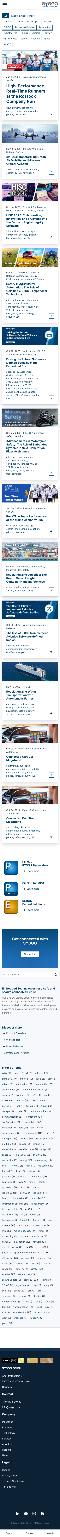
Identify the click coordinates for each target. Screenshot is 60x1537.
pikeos (39, 1247)
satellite (6, 1274)
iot (26, 1209)
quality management (25, 1252)
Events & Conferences (23, 15)
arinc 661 (25, 1078)
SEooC (6, 1285)
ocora (15, 1247)
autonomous (9, 1089)
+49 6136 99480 (11, 1401)
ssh (30, 1290)
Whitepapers (33, 21)
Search (50, 1533)
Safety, (24, 354)
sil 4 (34, 1285)
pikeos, (10, 114)
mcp (50, 1220)
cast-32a (20, 1100)
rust (45, 1263)
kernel (33, 1214)
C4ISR (5, 1100)
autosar (6, 1095)
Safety (24, 38)
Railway (48, 32)
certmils (6, 1105)
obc (4, 1247)
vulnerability (40, 1312)
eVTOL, (19, 172)
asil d (39, 1078)
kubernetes (8, 1220)
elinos (5, 1154)
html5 (42, 1182)
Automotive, (23, 276)
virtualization (20, 1312)
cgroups (30, 1105)
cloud (44, 1105)
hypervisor (8, 1187)
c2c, (26, 375)
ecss (32, 1149)
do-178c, (11, 652)
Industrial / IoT (11, 32)
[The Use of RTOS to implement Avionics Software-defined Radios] (30, 609)
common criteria (40, 1111)
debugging (8, 1138)
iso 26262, (27, 385)
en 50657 (21, 1154)
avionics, (11, 169)
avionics (21, 1095)
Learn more (33, 871)
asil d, (16, 371)
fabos (29, 1165)
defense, (23, 234)
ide (34, 1187)
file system (44, 1165)
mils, (9, 388)
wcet (5, 1317)
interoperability (10, 1209)
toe (37, 1301)
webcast (18, 1317)
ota (27, 1247)
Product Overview (16, 1033)
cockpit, (34, 169)
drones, (16, 310)
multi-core (38, 1236)
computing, (12, 234)
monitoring (8, 1236)
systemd (7, 1296)
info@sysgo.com (11, 1407)
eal (21, 1149)
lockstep (38, 1220)
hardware (37, 1176)
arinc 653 (7, 1078)
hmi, (8, 238)
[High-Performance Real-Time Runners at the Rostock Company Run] (30, 60)
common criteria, (29, 378)
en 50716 (38, 1154)
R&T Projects (10, 38)
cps (32, 1127)
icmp (24, 1187)
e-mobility (8, 1149)
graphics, (33, 234)
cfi (19, 1105)
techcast (22, 1296)
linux (23, 1220)
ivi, (34, 385)
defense (24, 1138)
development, (13, 107)
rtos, (17, 114)
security (28, 1279)
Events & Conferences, (34, 77)
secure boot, (13, 391)
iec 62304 (25, 1192)
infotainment (38, 1203)
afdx (18, 1073)
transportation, (32, 395)
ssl (40, 1290)
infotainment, (13, 385)
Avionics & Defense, (26, 210)
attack (5, 1084)
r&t (44, 1252)
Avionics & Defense (25, 27)
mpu (23, 1236)
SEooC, (20, 395)
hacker (21, 1176)
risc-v (5, 1263)
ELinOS (7, 27)
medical (6, 1225)
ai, (7, 587)
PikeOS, (27, 148)
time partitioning (11, 1301)
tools (48, 1301)
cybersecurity (30, 1133)
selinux (45, 1279)
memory (22, 1225)
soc (4, 1290)
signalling (21, 1285)
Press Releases (14, 1046)
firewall (6, 1171)
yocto (5, 1323)
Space (47, 38)
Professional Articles (17, 1053)
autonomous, (32, 300)
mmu (42, 1230)
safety (23, 114)
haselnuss (7, 1182)
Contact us (30, 954)
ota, (36, 388)
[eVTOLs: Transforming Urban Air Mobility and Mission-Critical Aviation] (30, 133)
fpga (19, 1171)
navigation (28, 172)
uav (18, 316)
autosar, (19, 375)
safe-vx (20, 1269)
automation (22, 1084)
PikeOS (47, 21)
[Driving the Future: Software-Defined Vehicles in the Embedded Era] (30, 335)
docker (23, 1144)
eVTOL (16, 1165)
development (43, 1138)
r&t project (8, 1258)
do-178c (6, 1144)
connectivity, (13, 306)
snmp (47, 1285)
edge (44, 1149)
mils (4, 1230)
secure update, (28, 391)
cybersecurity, (28, 306)
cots (21, 1127)
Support (10, 1533)
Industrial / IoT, (29, 279)
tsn (37, 1307)
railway (25, 1258)
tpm (4, 1307)
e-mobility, (27, 381)
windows (35, 1317)
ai (27, 1073)
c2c (35, 1095)
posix (5, 1252)
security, (11, 316)
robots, (23, 313)
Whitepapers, (30, 351)
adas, (9, 300)
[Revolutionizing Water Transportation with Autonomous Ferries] (30, 671)
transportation (13, 473)
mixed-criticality (23, 1230)
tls (27, 1301)
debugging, (27, 107)
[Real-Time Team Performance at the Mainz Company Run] (30, 492)
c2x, (31, 375)
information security (13, 1203)
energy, (10, 111)
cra (39, 1127)
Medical (36, 32)
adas (5, 1073)
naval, (32, 707)
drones (37, 1144)
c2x (46, 1095)
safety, (30, 313)
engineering (41, 1160)
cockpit (6, 1111)
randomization (45, 1258)
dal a (49, 1133)
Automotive (45, 27)
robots (20, 1263)
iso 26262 (8, 1214)
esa (4, 1165)
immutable (19, 1198)
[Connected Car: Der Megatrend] (30, 733)
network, (29, 388)
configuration (9, 1122)
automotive (42, 1084)
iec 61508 (7, 1192)
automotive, (19, 300)
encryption (8, 1160)
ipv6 (38, 1209)
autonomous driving (34, 1089)
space (17, 1290)
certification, (23, 169)
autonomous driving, (17, 460)
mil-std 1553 (40, 1225)
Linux (25, 32)
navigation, (34, 111)
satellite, (23, 710)
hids (20, 1182)
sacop (5, 1269)
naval (5, 1241)
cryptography (9, 1133)
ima (4, 1198)
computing (32, 1116)
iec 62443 (39, 1192)
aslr (50, 1078)
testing (38, 1296)
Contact (30, 1533)
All (5, 15)
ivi (22, 1214)
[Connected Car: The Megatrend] (30, 794)
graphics (7, 1176)
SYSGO (7, 44)
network (37, 1241)
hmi (31, 1182)
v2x (8, 398)
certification (37, 1100)
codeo (20, 1111)
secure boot (24, 1274)
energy (24, 1160)
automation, (16, 587)
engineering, (21, 111)
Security (35, 38)
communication (10, 1116)
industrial (36, 1198)
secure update (10, 1279)
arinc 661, (11, 231)
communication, (15, 649)
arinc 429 (40, 1073)
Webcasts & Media (13, 21)
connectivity (29, 1122)
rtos (33, 1263)
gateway (32, 1171)
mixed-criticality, (23, 467)
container (7, 1127)
